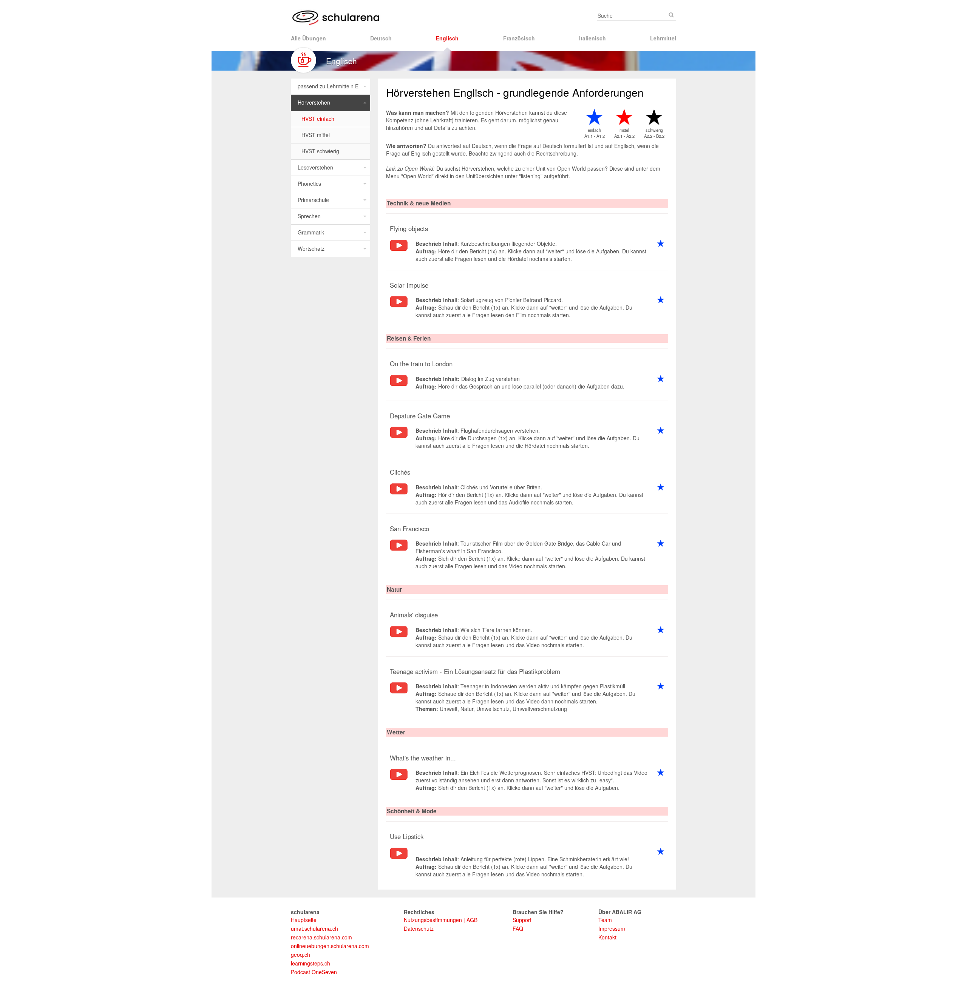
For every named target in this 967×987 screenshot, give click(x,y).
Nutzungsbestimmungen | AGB (440, 920)
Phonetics (309, 183)
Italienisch (592, 38)
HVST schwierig (320, 151)
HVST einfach (317, 118)
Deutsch (381, 38)
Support (522, 920)
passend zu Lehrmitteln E (328, 86)
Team (605, 920)
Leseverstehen (315, 167)
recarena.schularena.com (321, 937)
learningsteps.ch (310, 963)
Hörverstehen (314, 102)
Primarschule (313, 200)
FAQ (518, 928)
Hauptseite (304, 920)
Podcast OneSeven (314, 972)
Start (399, 249)
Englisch (447, 38)
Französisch (519, 38)
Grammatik (311, 232)
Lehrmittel (663, 38)
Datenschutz (419, 928)
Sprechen (309, 216)
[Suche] (671, 15)
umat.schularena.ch (314, 928)
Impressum (611, 928)
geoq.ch (300, 954)
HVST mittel (315, 135)
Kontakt (607, 937)
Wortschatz (311, 248)
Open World (417, 176)
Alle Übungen (308, 38)
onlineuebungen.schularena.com (330, 946)
